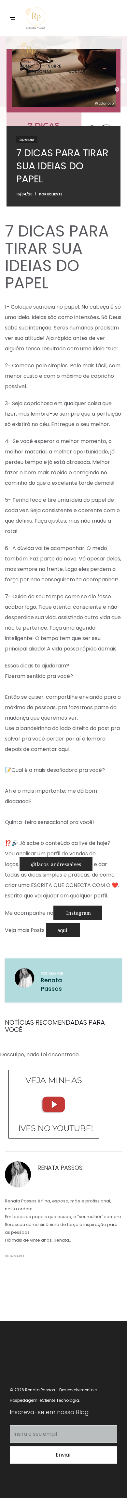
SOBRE (54, 66)
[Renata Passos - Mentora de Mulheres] (75, 18)
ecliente (54, 194)
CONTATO (78, 71)
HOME (26, 66)
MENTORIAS (40, 71)
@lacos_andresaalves (56, 864)
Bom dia (27, 139)
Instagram (78, 912)
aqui (62, 930)
